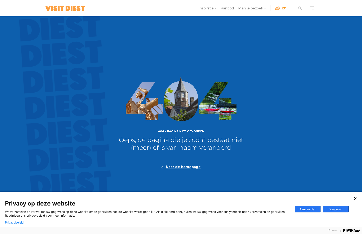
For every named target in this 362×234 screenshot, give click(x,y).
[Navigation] (312, 8)
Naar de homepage (183, 167)
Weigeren (336, 209)
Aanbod (227, 8)
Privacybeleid (14, 222)
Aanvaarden (308, 209)
